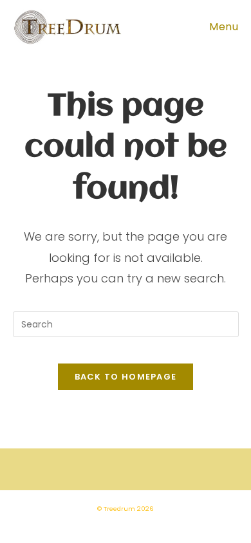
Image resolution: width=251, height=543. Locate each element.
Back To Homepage (126, 377)
